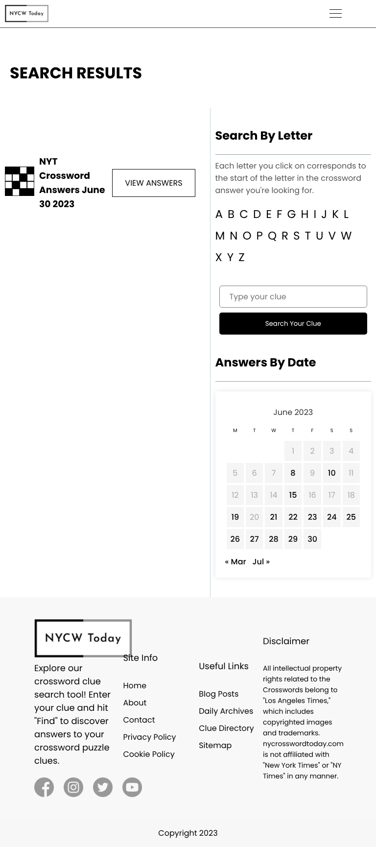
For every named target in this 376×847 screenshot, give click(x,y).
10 (332, 473)
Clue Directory (226, 728)
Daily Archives (226, 711)
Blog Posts (218, 694)
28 (273, 539)
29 (293, 539)
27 (254, 539)
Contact (139, 720)
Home (134, 685)
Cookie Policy (148, 754)
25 (351, 517)
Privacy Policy (149, 737)
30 (312, 539)
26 (235, 539)
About (134, 702)
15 (293, 495)
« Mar (235, 561)
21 (274, 517)
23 (312, 517)
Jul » (261, 561)
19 (235, 517)
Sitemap (215, 745)
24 (332, 517)
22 (292, 517)
